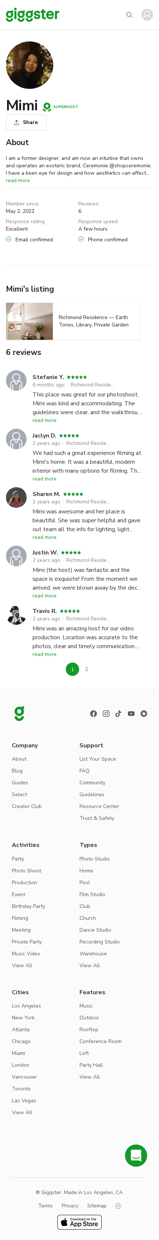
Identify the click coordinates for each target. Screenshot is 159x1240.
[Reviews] (144, 713)
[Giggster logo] (19, 713)
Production (24, 882)
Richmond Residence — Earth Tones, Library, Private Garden (93, 384)
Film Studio (92, 894)
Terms (45, 1205)
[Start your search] (129, 15)
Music (86, 1005)
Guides (20, 782)
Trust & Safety (97, 818)
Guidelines (92, 794)
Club (85, 906)
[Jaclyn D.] (16, 452)
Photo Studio (95, 858)
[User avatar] (147, 15)
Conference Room (101, 1041)
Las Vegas (24, 1100)
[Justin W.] (16, 569)
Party (18, 858)
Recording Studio (100, 941)
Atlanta (21, 1029)
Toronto (21, 1088)
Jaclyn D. (44, 436)
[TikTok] (118, 713)
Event (18, 894)
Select (19, 794)
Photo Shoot (26, 870)
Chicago (21, 1041)
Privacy (70, 1205)
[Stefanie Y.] (16, 393)
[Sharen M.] (16, 510)
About (19, 759)
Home (86, 870)
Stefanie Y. (48, 377)
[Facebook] (93, 713)
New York (23, 1017)
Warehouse (93, 953)
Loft (84, 1053)
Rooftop (89, 1029)
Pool (85, 882)
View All (22, 965)
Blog (17, 770)
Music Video (26, 953)
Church (88, 918)
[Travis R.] (16, 627)
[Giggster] (32, 15)
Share (30, 122)
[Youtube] (131, 713)
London (20, 1065)
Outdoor (89, 1017)
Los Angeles (26, 1005)
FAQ (84, 770)
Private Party (27, 941)
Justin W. (45, 553)
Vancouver (24, 1076)
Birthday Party (28, 906)
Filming (20, 918)
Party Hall (91, 1065)
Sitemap (96, 1205)
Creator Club (27, 806)
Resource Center (99, 806)
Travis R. (45, 611)
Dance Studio (95, 930)
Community (92, 782)
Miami (18, 1053)
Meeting (21, 930)
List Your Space (98, 759)
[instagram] (106, 713)
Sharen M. (46, 494)
